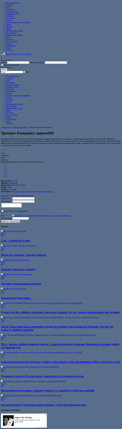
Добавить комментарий (10, 221)
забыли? (40, 62)
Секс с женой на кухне (15, 240)
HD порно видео (12, 3)
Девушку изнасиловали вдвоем (21, 283)
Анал (8, 7)
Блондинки (10, 9)
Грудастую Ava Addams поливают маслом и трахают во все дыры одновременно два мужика (60, 312)
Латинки (9, 26)
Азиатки (9, 5)
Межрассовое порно (14, 35)
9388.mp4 (5, 196)
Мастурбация (11, 33)
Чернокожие (11, 46)
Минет (8, 37)
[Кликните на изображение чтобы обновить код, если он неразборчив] (41, 216)
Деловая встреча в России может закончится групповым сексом (42, 376)
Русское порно (12, 41)
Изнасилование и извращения (18, 22)
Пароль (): (37, 62)
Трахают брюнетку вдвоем (18, 269)
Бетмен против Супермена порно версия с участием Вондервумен (43, 404)
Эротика (9, 50)
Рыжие (8, 44)
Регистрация (6, 67)
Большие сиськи (12, 11)
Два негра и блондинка (16, 298)
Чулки (8, 48)
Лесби (8, 29)
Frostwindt (13, 183)
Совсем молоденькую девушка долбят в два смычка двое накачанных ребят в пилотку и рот (61, 361)
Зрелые (9, 20)
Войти (4, 69)
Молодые (9, 39)
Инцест (9, 24)
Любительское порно (14, 31)
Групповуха (10, 18)
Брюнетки (10, 16)
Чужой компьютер (11, 65)
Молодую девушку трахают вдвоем (23, 254)
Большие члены (12, 14)
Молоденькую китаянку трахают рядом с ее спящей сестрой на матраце (47, 390)
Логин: (4, 62)
